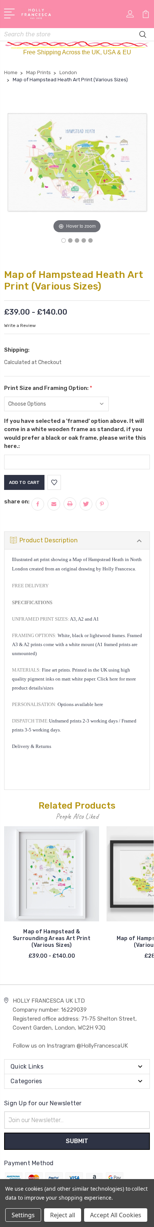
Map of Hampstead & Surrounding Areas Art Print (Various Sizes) (51, 938)
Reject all (62, 1215)
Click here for (111, 679)
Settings (23, 1215)
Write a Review (20, 325)
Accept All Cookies (115, 1215)
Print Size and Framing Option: (48, 388)
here (99, 704)
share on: (17, 501)
